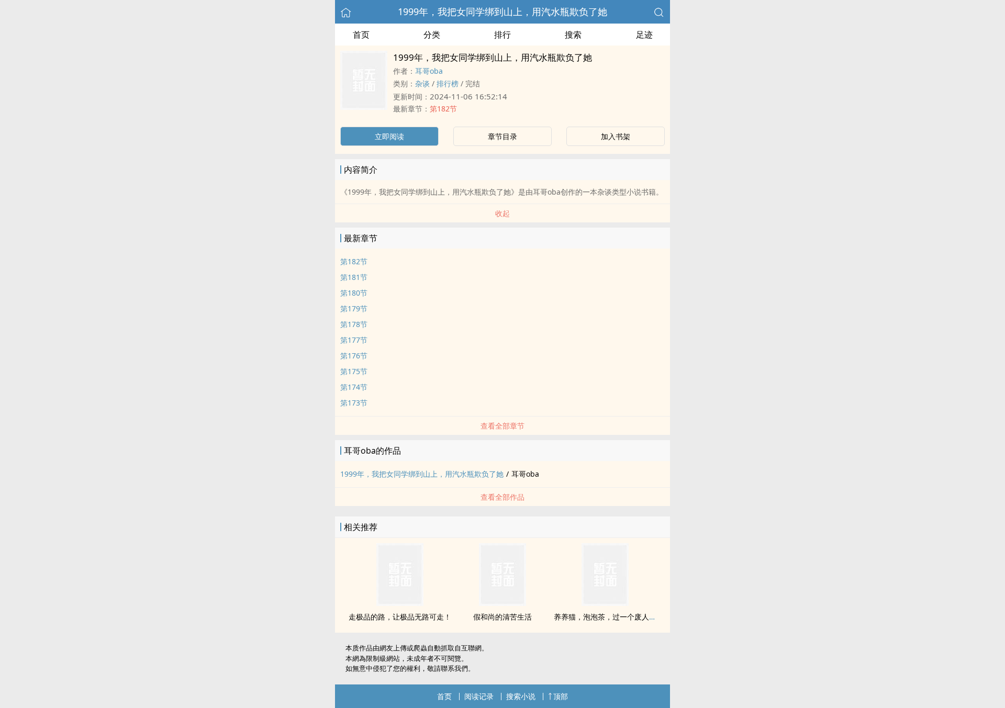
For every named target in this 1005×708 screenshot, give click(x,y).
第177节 (353, 340)
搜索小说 (520, 696)
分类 (431, 34)
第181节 (353, 277)
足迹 (644, 34)
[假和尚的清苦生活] (502, 603)
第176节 (353, 356)
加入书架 (615, 136)
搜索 (573, 34)
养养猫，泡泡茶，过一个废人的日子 (612, 617)
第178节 (353, 324)
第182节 (443, 109)
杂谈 (422, 83)
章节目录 (502, 136)
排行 (502, 34)
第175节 (353, 371)
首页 (361, 34)
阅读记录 (479, 696)
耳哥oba (429, 71)
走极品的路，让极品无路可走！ (400, 617)
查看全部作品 (502, 497)
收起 (502, 213)
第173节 (353, 403)
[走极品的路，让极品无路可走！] (399, 603)
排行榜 (448, 83)
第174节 (353, 387)
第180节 (353, 293)
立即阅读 (389, 136)
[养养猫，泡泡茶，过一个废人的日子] (605, 603)
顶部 (560, 696)
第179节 (353, 308)
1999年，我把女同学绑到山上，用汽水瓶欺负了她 (502, 11)
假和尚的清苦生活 (502, 617)
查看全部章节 (502, 426)
